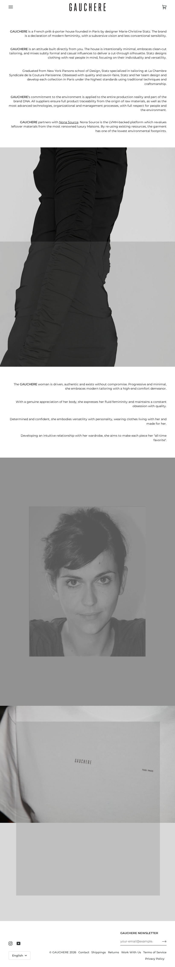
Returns (113, 952)
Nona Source (68, 122)
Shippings (98, 952)
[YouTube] (18, 943)
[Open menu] (15, 7)
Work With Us (131, 952)
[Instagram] (10, 943)
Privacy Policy (154, 958)
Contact (83, 952)
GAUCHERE (60, 952)
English (18, 955)
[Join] (160, 941)
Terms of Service (154, 952)
